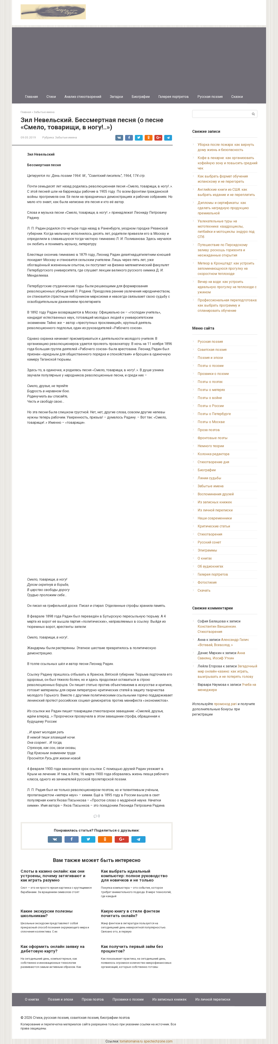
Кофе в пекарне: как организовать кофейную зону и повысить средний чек (227, 163)
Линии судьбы (209, 478)
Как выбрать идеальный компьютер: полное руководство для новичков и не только (134, 876)
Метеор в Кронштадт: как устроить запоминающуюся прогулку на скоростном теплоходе (226, 268)
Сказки (237, 97)
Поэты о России (211, 406)
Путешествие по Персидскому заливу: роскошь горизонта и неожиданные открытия (223, 250)
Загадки (116, 97)
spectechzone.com (158, 1041)
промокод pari (225, 704)
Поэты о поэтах (210, 382)
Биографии (141, 97)
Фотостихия (207, 582)
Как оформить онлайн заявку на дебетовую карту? (52, 949)
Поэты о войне (210, 398)
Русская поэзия (210, 97)
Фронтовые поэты (213, 438)
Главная (31, 97)
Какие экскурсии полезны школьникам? (47, 913)
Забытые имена (66, 137)
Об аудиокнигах (210, 566)
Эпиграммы (207, 550)
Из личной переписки (215, 510)
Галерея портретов (173, 97)
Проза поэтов (209, 430)
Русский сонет (209, 542)
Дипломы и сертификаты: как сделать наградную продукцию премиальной (223, 208)
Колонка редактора (213, 454)
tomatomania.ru (131, 1041)
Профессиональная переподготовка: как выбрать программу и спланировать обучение (227, 305)
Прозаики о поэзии (213, 374)
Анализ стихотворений (83, 97)
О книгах (205, 558)
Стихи (51, 97)
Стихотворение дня (213, 462)
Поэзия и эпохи (210, 358)
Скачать (204, 590)
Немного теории (211, 446)
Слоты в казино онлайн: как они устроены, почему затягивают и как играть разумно (53, 876)
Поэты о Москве (211, 422)
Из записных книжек (215, 502)
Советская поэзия (212, 350)
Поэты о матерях (211, 390)
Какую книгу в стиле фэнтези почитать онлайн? (130, 913)
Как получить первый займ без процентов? (132, 949)
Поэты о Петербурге (214, 414)
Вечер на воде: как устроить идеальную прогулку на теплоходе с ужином (227, 287)
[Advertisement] (139, 57)
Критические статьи (214, 526)
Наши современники (215, 518)
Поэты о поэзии (210, 366)
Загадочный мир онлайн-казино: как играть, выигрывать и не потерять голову (227, 671)
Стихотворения (210, 534)
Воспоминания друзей (216, 494)
